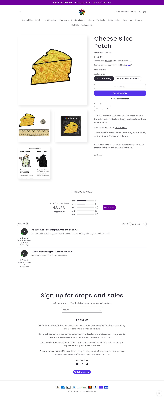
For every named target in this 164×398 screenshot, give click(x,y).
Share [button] (99, 155)
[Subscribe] (100, 310)
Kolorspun (78, 391)
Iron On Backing (104, 78)
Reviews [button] (21, 224)
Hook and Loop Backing (128, 78)
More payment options (120, 99)
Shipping (108, 61)
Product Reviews (82, 191)
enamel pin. (121, 127)
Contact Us (82, 360)
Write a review (109, 207)
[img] (24, 238)
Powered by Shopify (89, 391)
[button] (20, 11)
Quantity (97, 104)
